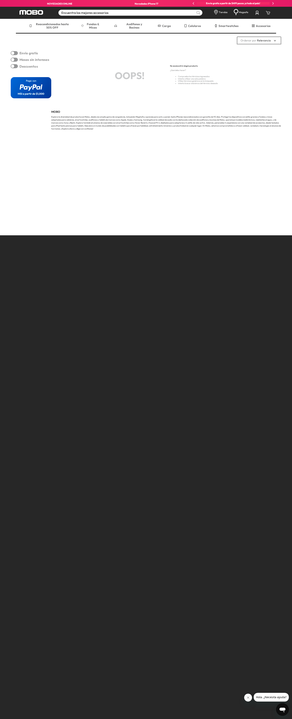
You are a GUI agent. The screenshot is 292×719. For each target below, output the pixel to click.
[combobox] (130, 13)
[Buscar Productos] (198, 12)
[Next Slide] (273, 3)
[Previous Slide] (193, 3)
